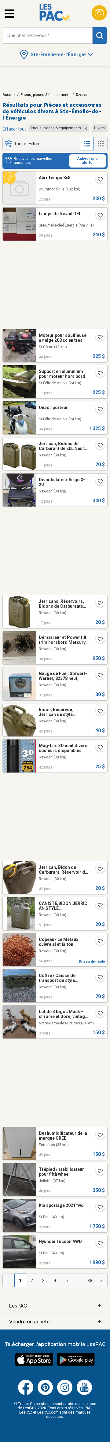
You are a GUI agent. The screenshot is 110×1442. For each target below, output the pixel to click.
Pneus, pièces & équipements (45, 95)
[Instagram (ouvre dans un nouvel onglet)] (65, 1394)
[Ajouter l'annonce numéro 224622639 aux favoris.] (98, 409)
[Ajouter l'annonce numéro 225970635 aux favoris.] (98, 180)
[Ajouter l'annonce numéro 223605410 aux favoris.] (98, 941)
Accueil (8, 95)
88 (89, 1280)
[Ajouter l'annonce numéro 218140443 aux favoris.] (98, 675)
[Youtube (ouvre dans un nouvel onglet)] (84, 1394)
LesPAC (55, 1305)
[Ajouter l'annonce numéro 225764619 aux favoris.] (98, 1243)
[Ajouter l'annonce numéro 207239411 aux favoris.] (98, 748)
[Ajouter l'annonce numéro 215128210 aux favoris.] (98, 337)
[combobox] (48, 35)
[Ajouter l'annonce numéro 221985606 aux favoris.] (98, 603)
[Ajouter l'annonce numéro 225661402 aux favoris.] (98, 446)
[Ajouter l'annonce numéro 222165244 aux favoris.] (98, 373)
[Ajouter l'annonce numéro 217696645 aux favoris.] (98, 905)
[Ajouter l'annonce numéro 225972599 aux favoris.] (98, 1014)
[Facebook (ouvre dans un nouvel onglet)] (25, 1394)
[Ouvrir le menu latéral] (9, 13)
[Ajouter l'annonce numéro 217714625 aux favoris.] (98, 711)
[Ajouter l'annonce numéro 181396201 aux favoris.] (98, 216)
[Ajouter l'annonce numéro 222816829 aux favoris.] (98, 977)
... (78, 1280)
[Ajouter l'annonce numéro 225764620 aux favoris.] (98, 1207)
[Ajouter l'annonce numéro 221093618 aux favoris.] (98, 1135)
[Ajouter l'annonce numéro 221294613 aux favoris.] (98, 1171)
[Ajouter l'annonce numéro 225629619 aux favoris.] (98, 482)
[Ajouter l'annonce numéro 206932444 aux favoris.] (98, 869)
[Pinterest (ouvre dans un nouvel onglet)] (45, 1394)
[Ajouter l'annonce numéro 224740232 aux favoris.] (98, 639)
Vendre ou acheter (55, 1321)
